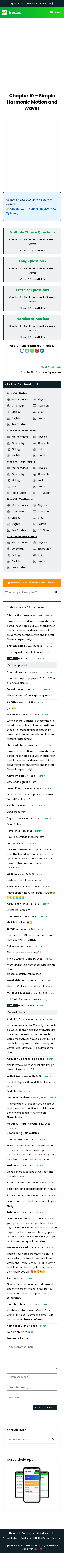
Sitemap (56, 1538)
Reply (49, 615)
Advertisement (45, 1533)
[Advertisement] (32, 56)
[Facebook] (22, 351)
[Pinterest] (37, 351)
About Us (14, 1533)
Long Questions (32, 261)
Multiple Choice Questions (32, 232)
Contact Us (28, 1533)
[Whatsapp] (32, 351)
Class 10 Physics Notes (32, 250)
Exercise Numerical (32, 318)
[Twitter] (27, 351)
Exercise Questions (32, 290)
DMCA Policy (42, 1538)
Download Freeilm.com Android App (32, 3)
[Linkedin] (42, 351)
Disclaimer (27, 1538)
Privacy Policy (10, 1538)
